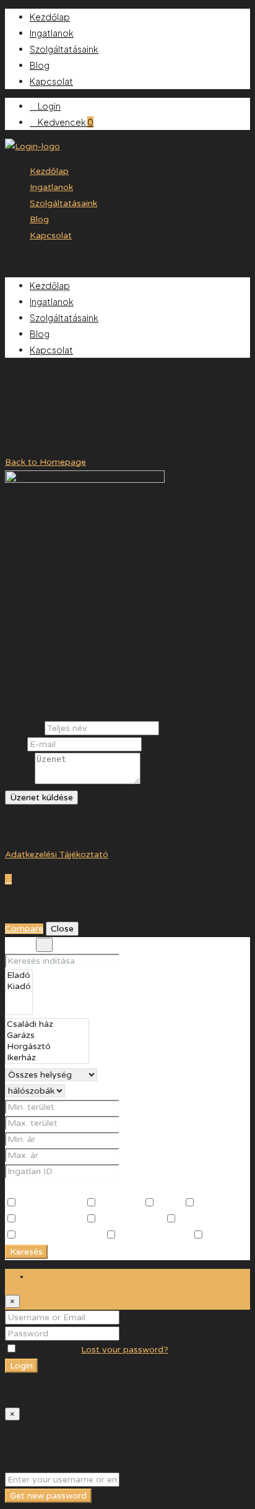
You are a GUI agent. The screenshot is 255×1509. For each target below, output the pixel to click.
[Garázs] (47, 1035)
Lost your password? (124, 1349)
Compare (24, 928)
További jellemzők (49, 1187)
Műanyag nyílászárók (61, 1235)
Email (16, 744)
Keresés (26, 1252)
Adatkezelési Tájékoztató (56, 854)
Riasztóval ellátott (154, 1235)
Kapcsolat (51, 81)
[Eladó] (19, 975)
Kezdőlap (50, 16)
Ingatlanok (52, 32)
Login (49, 105)
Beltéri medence (51, 1203)
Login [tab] (41, 1276)
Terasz (217, 1235)
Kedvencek (65, 122)
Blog (40, 65)
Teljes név (25, 728)
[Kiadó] (19, 986)
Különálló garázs (51, 1219)
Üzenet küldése (41, 797)
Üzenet (20, 781)
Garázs (169, 1203)
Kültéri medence (131, 1219)
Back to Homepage (45, 462)
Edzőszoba (120, 1203)
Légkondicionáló (210, 1219)
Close (62, 928)
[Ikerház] (47, 1057)
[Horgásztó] (47, 1046)
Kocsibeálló (219, 1203)
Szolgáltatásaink (64, 48)
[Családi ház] (47, 1024)
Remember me (49, 1349)
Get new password (48, 1495)
